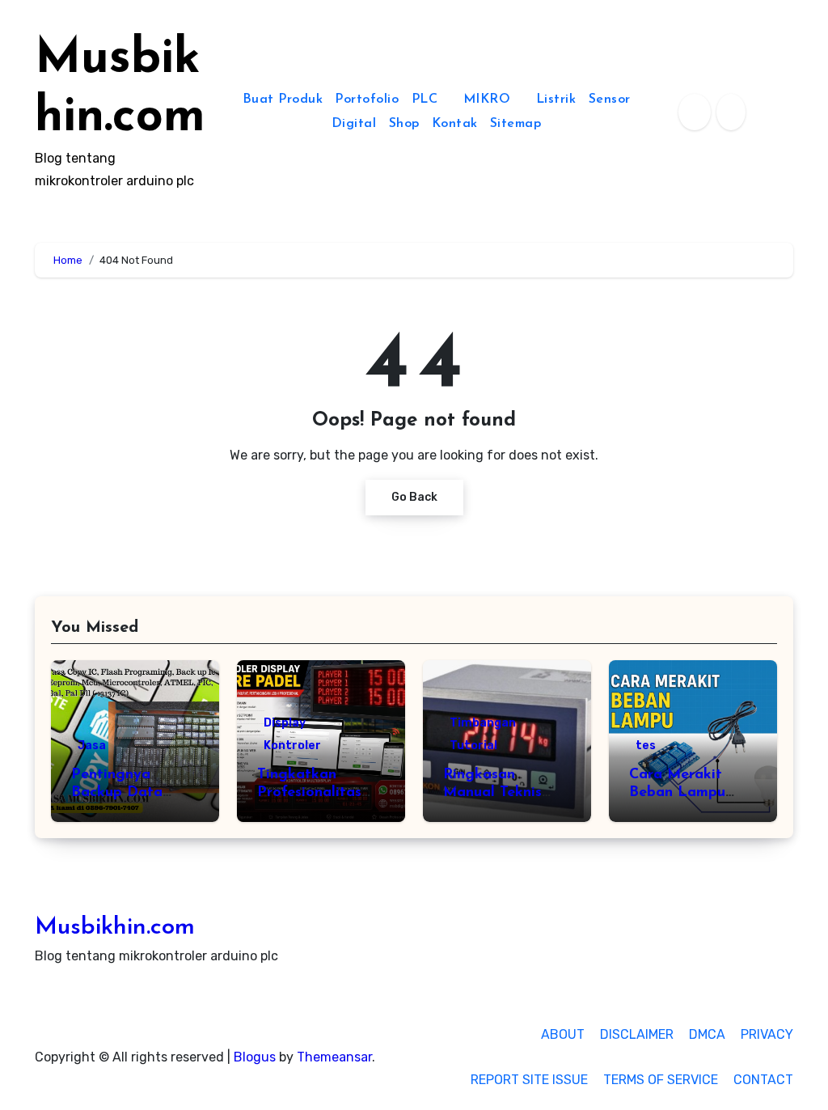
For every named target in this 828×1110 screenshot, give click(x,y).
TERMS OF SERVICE (660, 1079)
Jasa (92, 745)
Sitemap (516, 123)
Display (285, 723)
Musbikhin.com (115, 927)
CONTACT (763, 1079)
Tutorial (473, 745)
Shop (404, 123)
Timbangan (483, 723)
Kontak (455, 123)
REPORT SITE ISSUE (529, 1079)
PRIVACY (767, 1034)
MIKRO (489, 99)
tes (646, 745)
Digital (354, 123)
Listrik (556, 99)
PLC (427, 99)
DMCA (707, 1034)
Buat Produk (283, 99)
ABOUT (563, 1034)
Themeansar (334, 1057)
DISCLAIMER (637, 1034)
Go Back (414, 497)
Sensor (610, 99)
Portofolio (367, 99)
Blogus (255, 1057)
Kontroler (292, 745)
